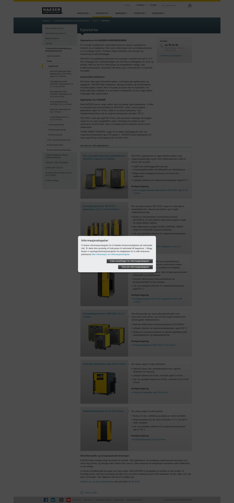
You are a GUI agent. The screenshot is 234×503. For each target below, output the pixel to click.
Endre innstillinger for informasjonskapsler (129, 261)
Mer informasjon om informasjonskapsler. (111, 254)
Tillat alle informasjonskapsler (135, 267)
